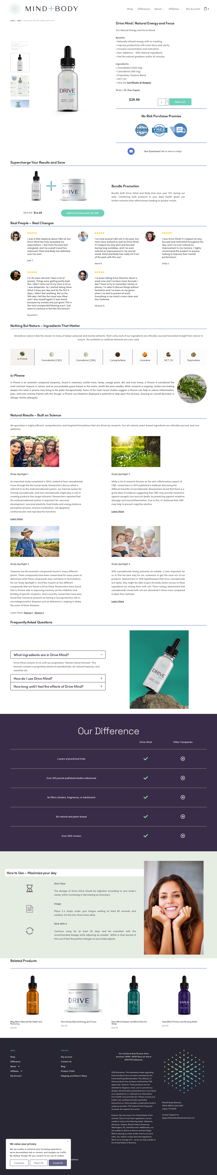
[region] (38, 1154)
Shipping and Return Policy (74, 1075)
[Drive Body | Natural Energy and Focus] (83, 995)
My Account (193, 9)
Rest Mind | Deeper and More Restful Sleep (129, 1022)
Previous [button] (33, 91)
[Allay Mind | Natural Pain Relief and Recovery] (32, 995)
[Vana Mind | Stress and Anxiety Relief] (184, 995)
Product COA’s (68, 1071)
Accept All (57, 1162)
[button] (82, 213)
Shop (130, 9)
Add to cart (180, 101)
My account (66, 1056)
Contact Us (66, 1061)
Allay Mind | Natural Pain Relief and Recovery (26, 1022)
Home (12, 21)
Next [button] (103, 91)
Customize (19, 1162)
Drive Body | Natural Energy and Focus (78, 1021)
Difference (143, 9)
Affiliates (174, 9)
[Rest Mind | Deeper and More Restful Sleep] (133, 995)
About (158, 9)
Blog (63, 1066)
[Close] (68, 1141)
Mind (19, 21)
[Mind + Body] (43, 8)
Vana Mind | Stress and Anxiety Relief (179, 1021)
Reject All (38, 1162)
